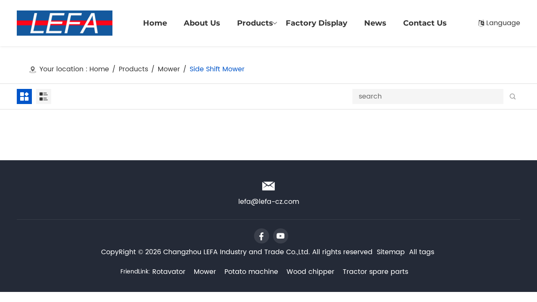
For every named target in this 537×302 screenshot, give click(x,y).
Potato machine (251, 271)
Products (133, 69)
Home (99, 69)
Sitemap (391, 252)
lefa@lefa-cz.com (486, 8)
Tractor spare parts (375, 271)
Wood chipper (310, 271)
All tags (421, 252)
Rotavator (168, 271)
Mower (169, 69)
